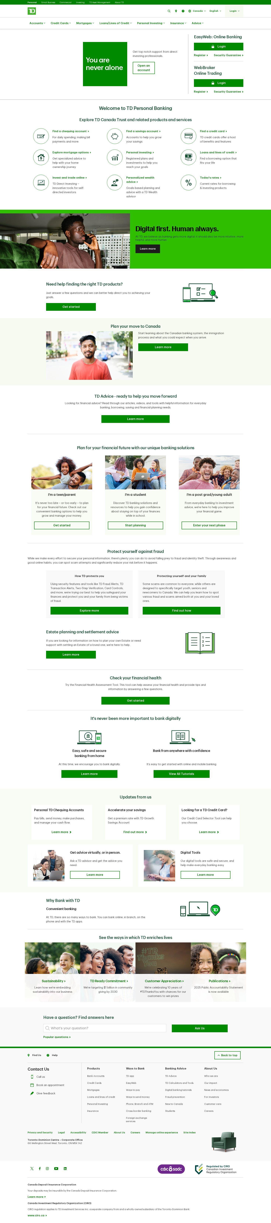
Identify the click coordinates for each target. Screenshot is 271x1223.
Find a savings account (142, 131)
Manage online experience (162, 1132)
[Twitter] (31, 1169)
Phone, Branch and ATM (139, 1104)
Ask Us (200, 1028)
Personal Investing (149, 23)
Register (200, 55)
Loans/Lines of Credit (114, 23)
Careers (208, 1111)
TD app (130, 1076)
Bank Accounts (96, 1076)
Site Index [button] (189, 1132)
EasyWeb (131, 1083)
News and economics (216, 1090)
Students (170, 1111)
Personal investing (139, 152)
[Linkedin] (65, 1169)
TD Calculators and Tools (179, 1083)
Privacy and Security (40, 1132)
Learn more (148, 248)
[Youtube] (56, 1169)
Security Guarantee (227, 55)
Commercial (66, 2)
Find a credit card (212, 131)
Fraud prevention (175, 1097)
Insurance (177, 23)
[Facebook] (39, 1169)
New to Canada (174, 1104)
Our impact (210, 1083)
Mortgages (84, 23)
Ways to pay (133, 1090)
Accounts (36, 23)
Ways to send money (138, 1097)
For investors (211, 1097)
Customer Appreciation (163, 981)
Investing (80, 2)
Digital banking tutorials (178, 1090)
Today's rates (209, 177)
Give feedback (46, 1093)
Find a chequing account (70, 131)
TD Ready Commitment (108, 981)
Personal (32, 2)
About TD (119, 2)
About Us (119, 1132)
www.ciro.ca (36, 1215)
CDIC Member (100, 1132)
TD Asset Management (99, 2)
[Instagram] (47, 1169)
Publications (218, 981)
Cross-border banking (138, 1111)
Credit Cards (59, 23)
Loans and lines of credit (217, 152)
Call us (41, 1077)
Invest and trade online (68, 177)
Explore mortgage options (71, 152)
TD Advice (171, 1076)
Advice (196, 23)
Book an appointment (50, 1085)
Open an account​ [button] (144, 68)
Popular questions (56, 1037)
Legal (61, 1132)
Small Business (48, 2)
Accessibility (78, 1132)
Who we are (211, 1076)
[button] (169, 11)
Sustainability (52, 981)
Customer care (212, 1104)
